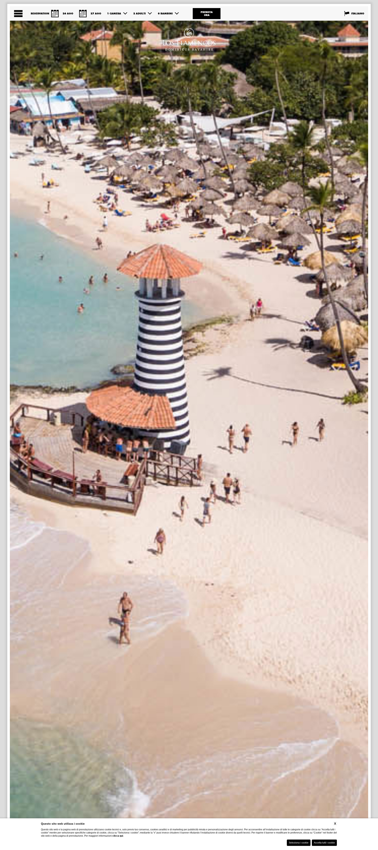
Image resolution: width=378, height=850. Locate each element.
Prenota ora (207, 14)
